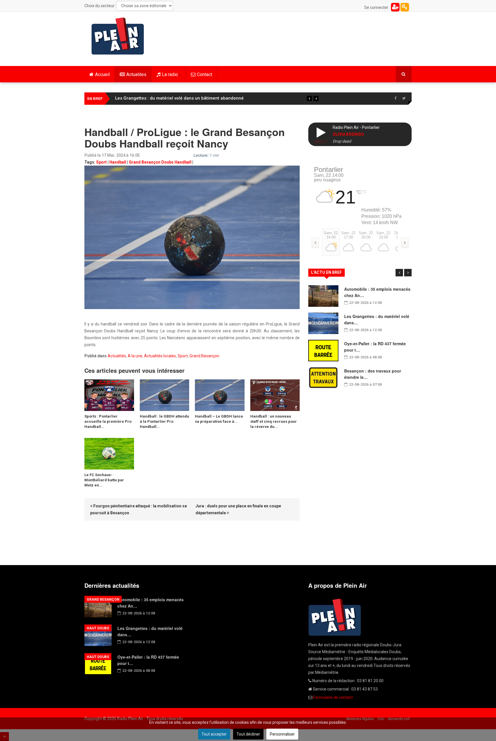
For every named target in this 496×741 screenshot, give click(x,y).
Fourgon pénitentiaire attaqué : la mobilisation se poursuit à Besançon (138, 509)
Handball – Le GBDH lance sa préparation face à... (219, 419)
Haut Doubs (98, 628)
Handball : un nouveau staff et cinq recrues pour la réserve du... (273, 421)
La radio (170, 74)
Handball (117, 162)
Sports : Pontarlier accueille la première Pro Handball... (107, 421)
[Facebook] (395, 98)
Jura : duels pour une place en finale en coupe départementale (238, 509)
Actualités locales (160, 356)
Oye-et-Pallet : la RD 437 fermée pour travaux (161, 98)
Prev (399, 272)
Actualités (117, 356)
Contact (204, 74)
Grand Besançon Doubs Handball (160, 162)
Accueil (102, 74)
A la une (135, 356)
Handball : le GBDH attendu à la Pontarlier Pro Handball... (164, 421)
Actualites (136, 74)
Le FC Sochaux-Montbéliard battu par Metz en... (104, 480)
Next (408, 272)
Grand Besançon (204, 356)
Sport (101, 162)
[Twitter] (403, 98)
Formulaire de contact (333, 697)
